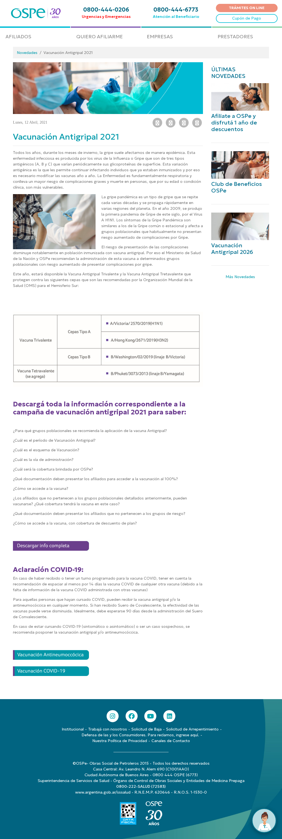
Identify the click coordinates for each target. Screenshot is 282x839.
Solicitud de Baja (146, 729)
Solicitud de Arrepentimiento (192, 729)
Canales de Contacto (170, 740)
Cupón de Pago (246, 18)
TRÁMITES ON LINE (246, 7)
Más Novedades (240, 276)
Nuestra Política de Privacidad (119, 740)
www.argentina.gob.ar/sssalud (103, 792)
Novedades (27, 52)
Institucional (73, 729)
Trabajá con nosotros (107, 729)
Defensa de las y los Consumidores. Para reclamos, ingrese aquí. (140, 734)
